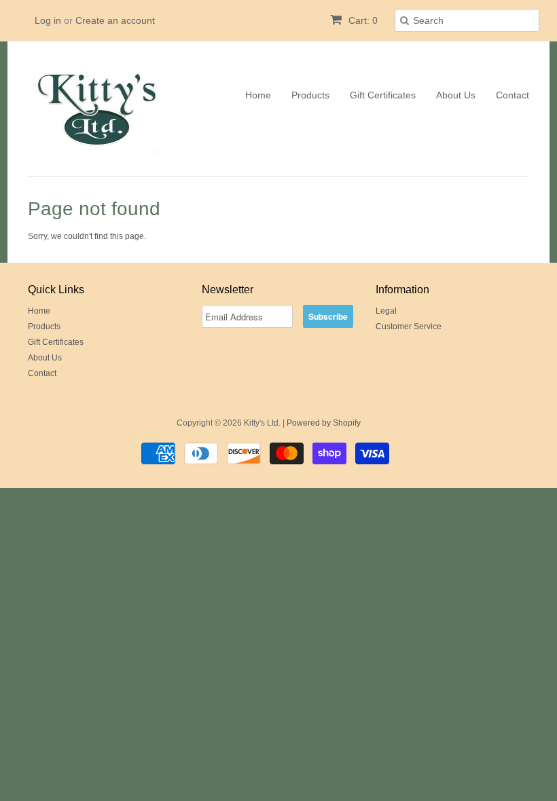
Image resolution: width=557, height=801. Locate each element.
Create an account (115, 20)
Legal (386, 311)
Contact (512, 95)
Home (258, 95)
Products (310, 95)
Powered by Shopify (324, 423)
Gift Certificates (383, 95)
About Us (455, 95)
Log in (48, 20)
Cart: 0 (362, 20)
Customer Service (409, 326)
